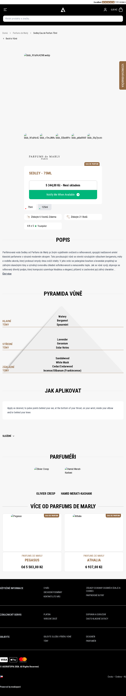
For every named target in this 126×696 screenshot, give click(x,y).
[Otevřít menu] (27, 9)
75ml (30, 207)
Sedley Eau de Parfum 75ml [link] (45, 33)
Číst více (7, 273)
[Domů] (63, 9)
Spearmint (62, 324)
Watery (62, 316)
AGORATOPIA (8, 666)
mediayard (15, 687)
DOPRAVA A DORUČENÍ (96, 614)
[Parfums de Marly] (44, 157)
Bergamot (62, 320)
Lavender (62, 339)
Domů (5, 33)
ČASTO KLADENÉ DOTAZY (97, 619)
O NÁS (46, 588)
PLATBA (47, 614)
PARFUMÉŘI (91, 641)
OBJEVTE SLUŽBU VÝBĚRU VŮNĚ (57, 636)
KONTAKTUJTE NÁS (52, 596)
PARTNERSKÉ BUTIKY (95, 595)
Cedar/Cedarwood (62, 366)
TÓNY (46, 641)
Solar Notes (62, 347)
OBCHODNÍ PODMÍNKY (53, 592)
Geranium (62, 343)
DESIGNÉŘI (90, 636)
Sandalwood (62, 358)
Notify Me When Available (61, 194)
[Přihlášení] (105, 9)
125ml (45, 207)
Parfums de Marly (20, 33)
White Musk (62, 362)
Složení (6, 436)
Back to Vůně (11, 38)
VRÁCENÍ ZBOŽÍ (50, 619)
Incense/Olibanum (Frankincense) (62, 370)
